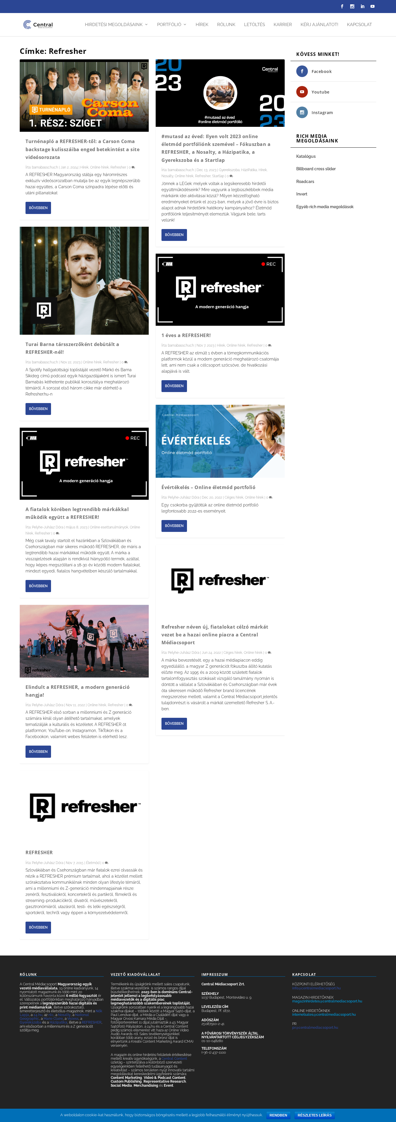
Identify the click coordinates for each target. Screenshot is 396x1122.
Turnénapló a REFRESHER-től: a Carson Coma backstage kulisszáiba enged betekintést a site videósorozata (82, 149)
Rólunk (226, 24)
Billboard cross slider (316, 168)
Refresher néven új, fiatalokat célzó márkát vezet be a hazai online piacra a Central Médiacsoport (214, 635)
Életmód (92, 863)
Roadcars (305, 181)
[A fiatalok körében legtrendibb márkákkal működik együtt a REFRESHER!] (84, 464)
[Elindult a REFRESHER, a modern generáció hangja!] (84, 641)
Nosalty (167, 176)
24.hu (37, 1015)
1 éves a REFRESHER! (186, 335)
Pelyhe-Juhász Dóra (47, 527)
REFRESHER (39, 852)
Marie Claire (53, 1019)
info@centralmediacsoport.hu (316, 988)
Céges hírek (234, 497)
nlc (51, 1015)
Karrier (283, 24)
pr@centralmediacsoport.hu (315, 1028)
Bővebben (38, 208)
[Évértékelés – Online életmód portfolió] (220, 441)
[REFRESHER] (84, 806)
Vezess (73, 1019)
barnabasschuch (45, 167)
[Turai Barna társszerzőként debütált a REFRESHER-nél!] (84, 281)
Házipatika (58, 1022)
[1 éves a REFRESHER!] (220, 290)
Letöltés (254, 24)
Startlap (218, 176)
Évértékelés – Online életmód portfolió (208, 487)
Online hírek (99, 167)
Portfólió (169, 24)
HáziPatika (249, 170)
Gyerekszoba (229, 170)
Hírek (202, 24)
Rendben (278, 1115)
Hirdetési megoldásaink (114, 24)
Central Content (174, 1059)
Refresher (118, 167)
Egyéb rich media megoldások (325, 206)
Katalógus (306, 156)
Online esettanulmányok (109, 527)
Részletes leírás (315, 1115)
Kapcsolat (359, 24)
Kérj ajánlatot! (319, 24)
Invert (301, 194)
